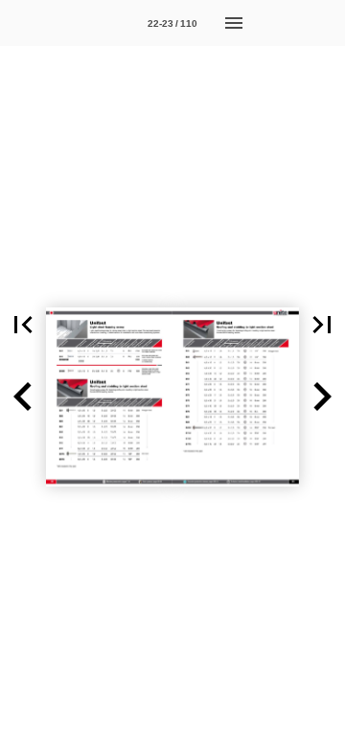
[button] (23, 324)
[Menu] (234, 23)
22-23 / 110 (172, 23)
